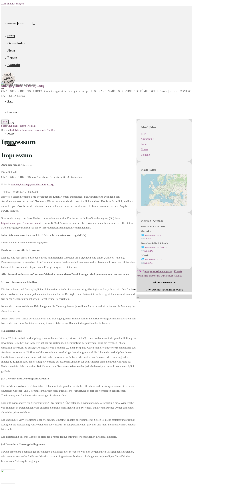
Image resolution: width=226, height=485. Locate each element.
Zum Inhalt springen (12, 3)
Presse (144, 149)
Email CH (148, 263)
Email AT (148, 238)
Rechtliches (15, 130)
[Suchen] (34, 24)
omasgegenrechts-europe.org (158, 271)
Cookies (51, 130)
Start (3, 125)
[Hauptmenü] (2, 88)
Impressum (27, 130)
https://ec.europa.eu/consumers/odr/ (21, 222)
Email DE (148, 251)
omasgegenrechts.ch (153, 259)
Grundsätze (147, 138)
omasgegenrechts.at (153, 235)
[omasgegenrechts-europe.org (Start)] (8, 482)
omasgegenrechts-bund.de (156, 247)
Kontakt (31, 125)
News (23, 125)
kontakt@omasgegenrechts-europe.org (32, 184)
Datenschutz (40, 130)
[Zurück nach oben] (138, 297)
